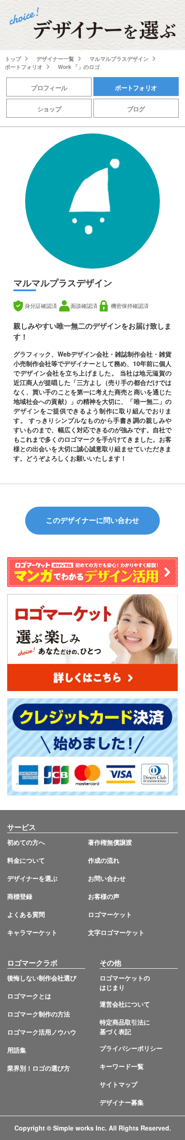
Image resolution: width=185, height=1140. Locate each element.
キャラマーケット (32, 932)
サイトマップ (118, 1084)
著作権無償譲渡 (110, 842)
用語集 (16, 1049)
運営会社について (125, 1003)
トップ (13, 59)
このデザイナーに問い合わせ (92, 520)
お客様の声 (103, 896)
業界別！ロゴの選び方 (38, 1067)
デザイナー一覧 (55, 59)
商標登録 (19, 896)
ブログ (136, 108)
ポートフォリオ (24, 67)
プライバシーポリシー (131, 1048)
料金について (26, 860)
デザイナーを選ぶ (32, 878)
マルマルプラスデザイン (119, 59)
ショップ (49, 108)
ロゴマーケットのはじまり (125, 982)
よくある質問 (26, 914)
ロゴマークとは (29, 995)
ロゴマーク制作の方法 (38, 1013)
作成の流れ (103, 860)
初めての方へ (26, 842)
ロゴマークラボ (32, 962)
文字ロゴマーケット (116, 932)
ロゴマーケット (110, 914)
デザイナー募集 (122, 1102)
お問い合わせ (107, 878)
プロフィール (49, 87)
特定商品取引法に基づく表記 (125, 1026)
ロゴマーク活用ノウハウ (41, 1031)
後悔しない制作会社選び (41, 977)
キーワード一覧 (122, 1066)
